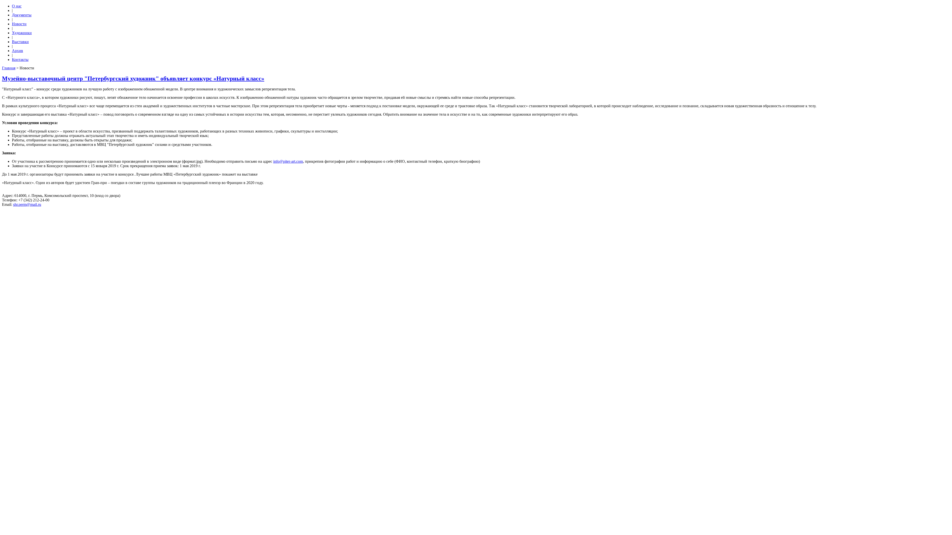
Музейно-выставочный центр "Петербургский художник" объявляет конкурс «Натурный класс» (133, 78)
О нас (17, 6)
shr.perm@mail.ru (27, 204)
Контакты (20, 59)
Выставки (20, 42)
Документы (21, 15)
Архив (17, 51)
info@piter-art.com (288, 161)
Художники (22, 33)
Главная (8, 68)
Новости (19, 24)
